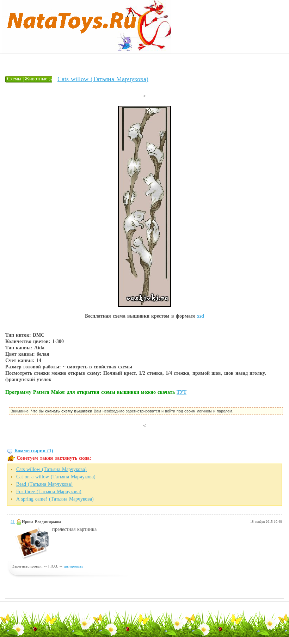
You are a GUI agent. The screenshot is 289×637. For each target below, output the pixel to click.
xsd (200, 316)
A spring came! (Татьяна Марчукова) (55, 499)
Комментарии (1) (33, 450)
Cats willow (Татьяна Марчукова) (102, 78)
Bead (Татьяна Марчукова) (44, 484)
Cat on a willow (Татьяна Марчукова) (56, 476)
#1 (13, 522)
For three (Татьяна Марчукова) (48, 491)
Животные (36, 78)
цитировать (73, 566)
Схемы (14, 78)
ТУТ (181, 392)
